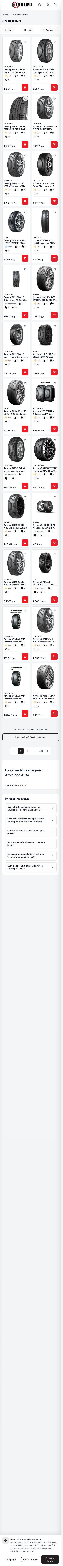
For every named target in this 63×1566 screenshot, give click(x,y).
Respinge (11, 1559)
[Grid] (25, 30)
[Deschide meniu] (5, 5)
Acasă (5, 14)
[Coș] (55, 5)
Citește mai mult (14, 785)
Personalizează (30, 1559)
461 (41, 751)
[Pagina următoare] (47, 751)
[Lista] (30, 30)
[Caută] (39, 5)
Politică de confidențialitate (22, 1551)
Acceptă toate (50, 1559)
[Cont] (47, 5)
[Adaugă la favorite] (25, 41)
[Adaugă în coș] (25, 87)
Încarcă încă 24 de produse (30, 737)
